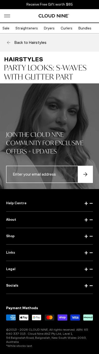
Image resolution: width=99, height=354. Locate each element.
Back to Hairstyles (30, 42)
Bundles (84, 28)
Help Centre (49, 203)
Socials (49, 285)
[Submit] (85, 174)
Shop (49, 236)
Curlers (66, 28)
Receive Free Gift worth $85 (49, 4)
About (49, 219)
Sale (6, 28)
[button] (7, 15)
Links (49, 252)
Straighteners (26, 28)
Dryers (49, 28)
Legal (49, 269)
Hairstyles (23, 59)
